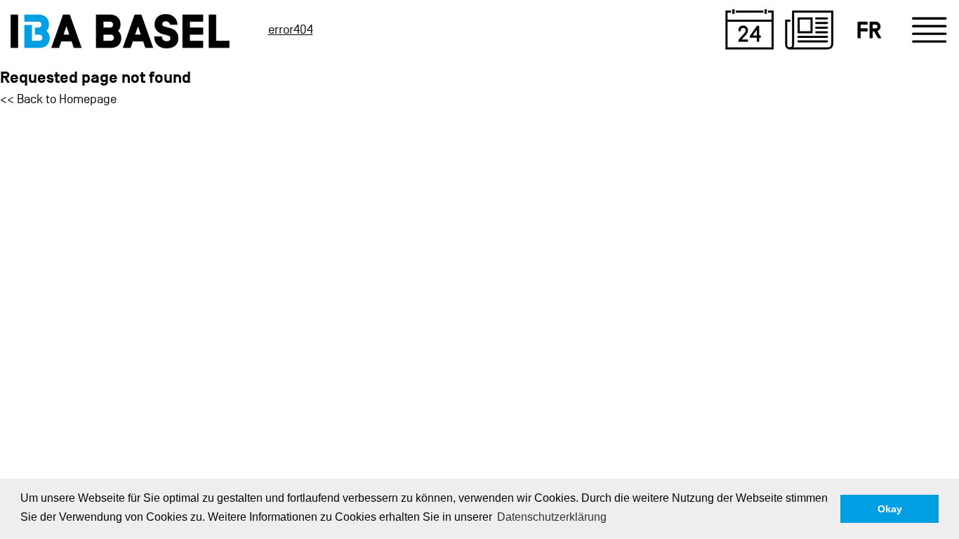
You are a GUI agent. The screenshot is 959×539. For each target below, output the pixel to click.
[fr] (869, 30)
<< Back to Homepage (58, 99)
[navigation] (929, 30)
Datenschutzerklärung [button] (552, 517)
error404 (290, 29)
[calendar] (749, 30)
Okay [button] (890, 508)
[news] (809, 30)
